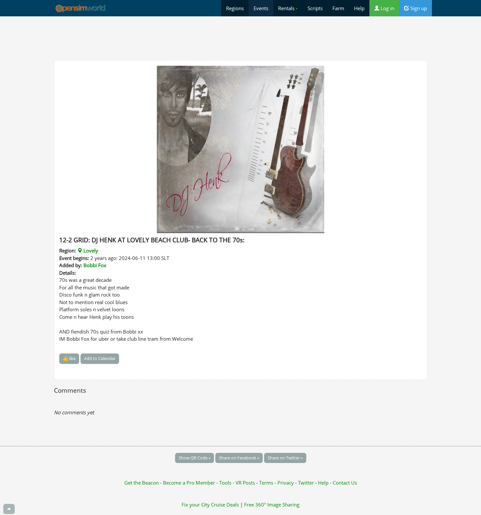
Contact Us (345, 482)
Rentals (288, 8)
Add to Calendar (100, 358)
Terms (267, 482)
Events (261, 8)
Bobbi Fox (94, 265)
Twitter (306, 482)
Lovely (90, 250)
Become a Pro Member (189, 482)
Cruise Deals (225, 504)
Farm (338, 8)
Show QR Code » (194, 458)
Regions (235, 8)
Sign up (418, 8)
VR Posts (246, 482)
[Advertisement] (240, 38)
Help (359, 8)
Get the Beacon (141, 482)
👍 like (69, 358)
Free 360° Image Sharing (271, 504)
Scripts (315, 8)
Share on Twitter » (285, 458)
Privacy (285, 482)
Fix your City (196, 504)
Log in (386, 8)
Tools (226, 482)
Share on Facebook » (239, 458)
